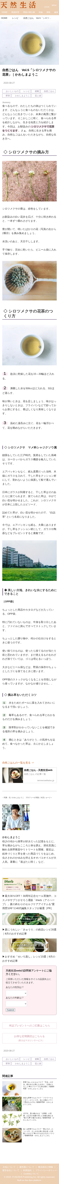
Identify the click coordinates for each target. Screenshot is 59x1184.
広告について (9, 1167)
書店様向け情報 (45, 1167)
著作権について (26, 1167)
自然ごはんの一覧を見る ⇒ (18, 762)
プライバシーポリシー (46, 1170)
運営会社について (10, 1170)
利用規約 (27, 1170)
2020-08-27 (9, 83)
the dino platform (33, 1180)
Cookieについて (31, 1174)
